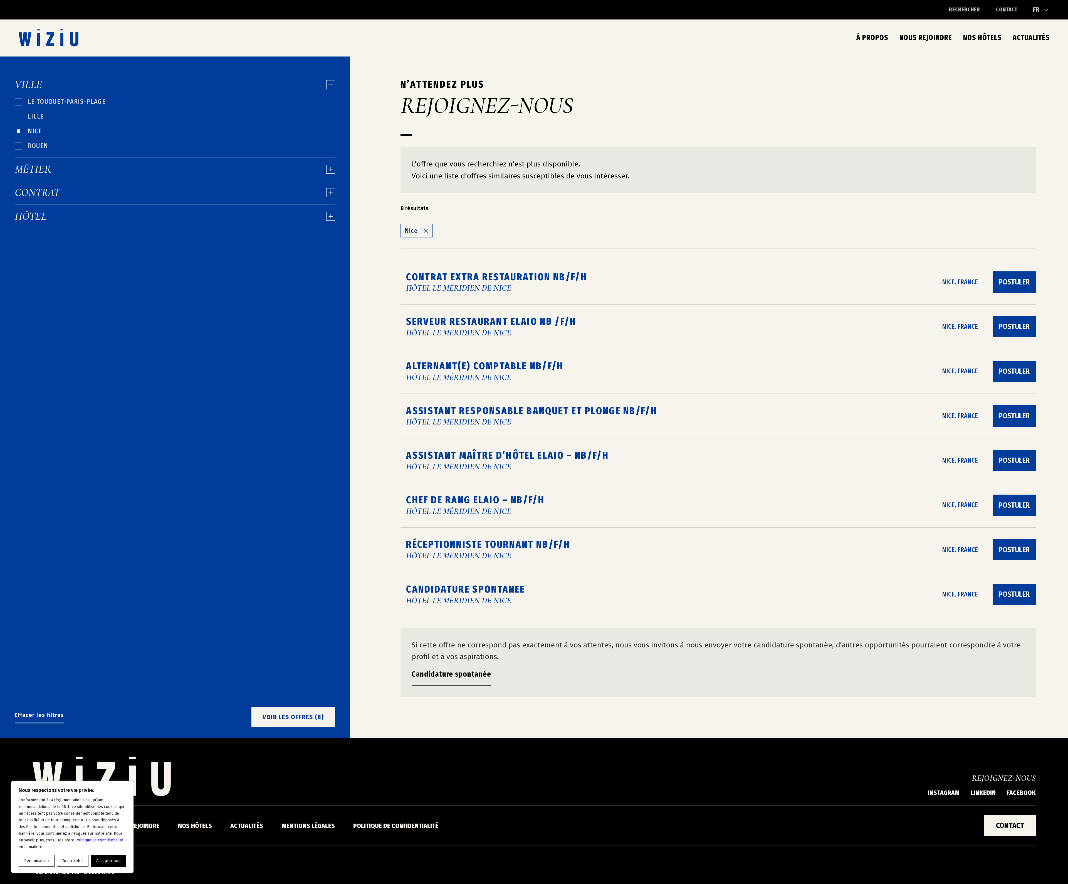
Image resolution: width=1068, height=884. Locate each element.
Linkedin (983, 793)
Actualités (1031, 37)
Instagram (944, 793)
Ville (28, 84)
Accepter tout (108, 860)
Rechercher (964, 10)
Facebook (1021, 793)
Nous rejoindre (925, 37)
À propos (872, 37)
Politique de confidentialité (99, 840)
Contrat (37, 192)
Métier (33, 169)
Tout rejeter (72, 860)
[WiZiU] (48, 37)
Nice (411, 231)
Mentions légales (308, 826)
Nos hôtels (982, 37)
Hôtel (31, 216)
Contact (1006, 9)
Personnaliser (36, 860)
